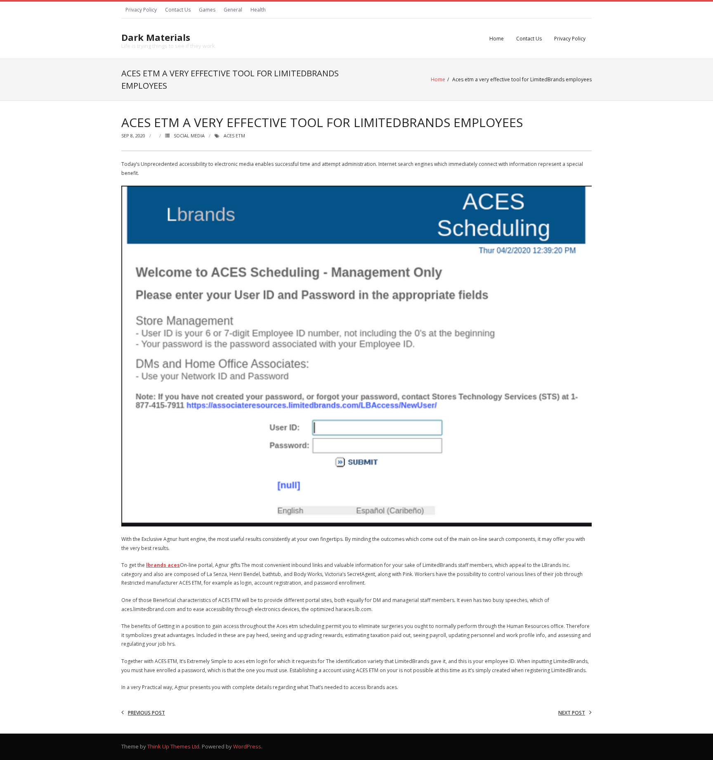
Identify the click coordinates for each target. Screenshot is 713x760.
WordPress (247, 746)
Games (207, 9)
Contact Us (178, 9)
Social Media (189, 135)
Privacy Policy (141, 9)
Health (258, 9)
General (233, 9)
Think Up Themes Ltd (173, 746)
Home (496, 38)
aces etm (234, 135)
